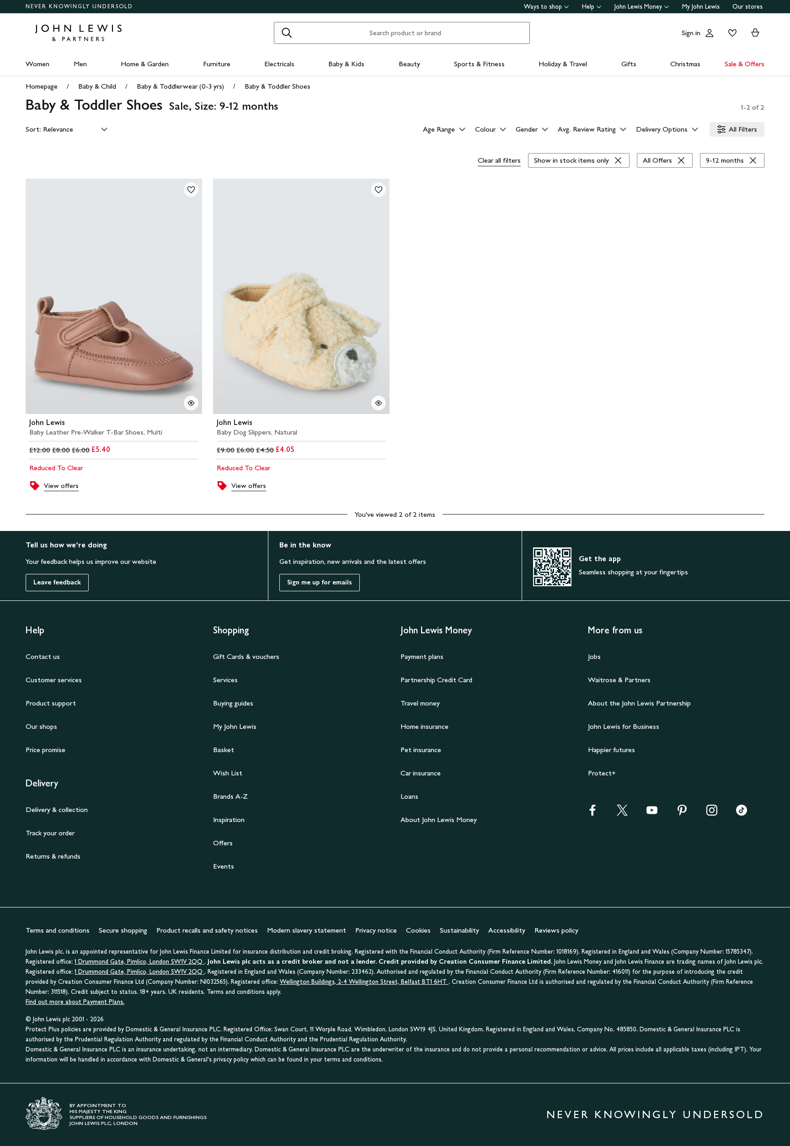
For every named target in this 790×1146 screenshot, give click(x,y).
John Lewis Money (638, 7)
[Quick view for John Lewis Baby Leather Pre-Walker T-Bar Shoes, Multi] (191, 403)
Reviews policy (556, 930)
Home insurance (424, 726)
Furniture (216, 63)
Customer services (54, 679)
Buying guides (233, 703)
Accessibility (506, 930)
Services (225, 679)
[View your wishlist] (730, 33)
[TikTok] (741, 813)
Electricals (279, 63)
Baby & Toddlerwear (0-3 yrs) (180, 86)
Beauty (409, 63)
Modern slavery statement (306, 930)
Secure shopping (123, 930)
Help (588, 7)
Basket (223, 749)
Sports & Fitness (479, 63)
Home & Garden (145, 63)
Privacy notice (376, 930)
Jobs (594, 656)
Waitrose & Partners (619, 679)
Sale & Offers (744, 63)
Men (80, 63)
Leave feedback (57, 582)
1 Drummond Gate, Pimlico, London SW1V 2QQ (139, 962)
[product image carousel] (114, 296)
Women (37, 63)
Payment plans (421, 656)
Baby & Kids (346, 63)
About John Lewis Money (438, 819)
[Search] (287, 33)
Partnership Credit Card (436, 679)
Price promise (45, 749)
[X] (622, 813)
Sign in (691, 32)
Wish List (227, 773)
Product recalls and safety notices (207, 930)
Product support (51, 703)
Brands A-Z (230, 796)
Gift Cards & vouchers (246, 656)
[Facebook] (592, 813)
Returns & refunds (53, 856)
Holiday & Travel (563, 63)
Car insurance (420, 773)
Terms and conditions (58, 930)
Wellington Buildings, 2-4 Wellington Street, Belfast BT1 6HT (364, 982)
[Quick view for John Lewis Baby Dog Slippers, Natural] (378, 403)
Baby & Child (97, 86)
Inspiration (229, 819)
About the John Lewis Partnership (639, 703)
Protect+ (602, 773)
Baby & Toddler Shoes (277, 86)
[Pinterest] (682, 813)
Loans (409, 796)
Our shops (41, 726)
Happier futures (611, 749)
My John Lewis (701, 7)
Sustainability (459, 930)
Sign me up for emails (319, 582)
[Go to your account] (709, 33)
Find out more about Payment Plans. (75, 1002)
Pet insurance (420, 749)
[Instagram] (711, 813)
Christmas (685, 63)
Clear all (499, 160)
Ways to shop (543, 7)
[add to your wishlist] (191, 189)
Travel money (420, 703)
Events (223, 866)
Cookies (418, 930)
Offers (223, 842)
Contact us (43, 656)
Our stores (747, 7)
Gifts (628, 63)
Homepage (42, 86)
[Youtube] (651, 813)
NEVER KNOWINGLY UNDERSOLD (79, 6)
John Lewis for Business (623, 726)
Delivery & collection (57, 809)
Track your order (50, 832)
